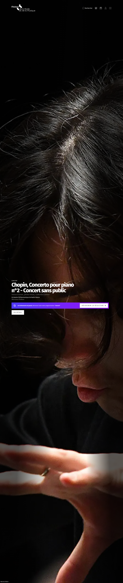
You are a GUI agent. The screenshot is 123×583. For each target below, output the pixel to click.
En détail (18, 312)
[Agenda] (96, 8)
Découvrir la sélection (93, 305)
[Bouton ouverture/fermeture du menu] (110, 8)
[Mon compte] (105, 8)
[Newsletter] (101, 8)
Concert (14, 280)
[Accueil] (23, 8)
